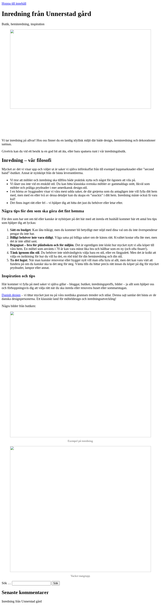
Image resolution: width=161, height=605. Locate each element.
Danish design (11, 295)
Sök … (6, 583)
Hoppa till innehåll (14, 3)
